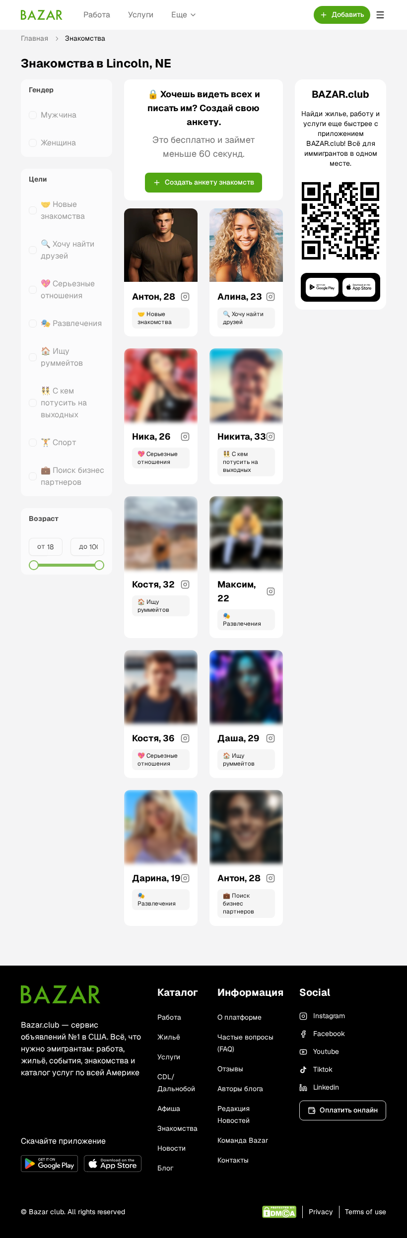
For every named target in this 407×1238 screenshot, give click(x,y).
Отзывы (230, 1068)
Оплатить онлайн (349, 1110)
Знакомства (177, 1128)
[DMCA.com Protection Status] (279, 1212)
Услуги (140, 14)
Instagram (329, 1015)
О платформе (239, 1017)
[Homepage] (42, 15)
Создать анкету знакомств (209, 182)
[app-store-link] (112, 1163)
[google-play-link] (49, 1163)
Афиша (168, 1108)
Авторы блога (240, 1088)
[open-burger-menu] (380, 15)
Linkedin (326, 1087)
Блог (165, 1168)
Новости (171, 1148)
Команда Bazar (242, 1140)
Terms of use (365, 1211)
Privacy (321, 1211)
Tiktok (323, 1069)
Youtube (326, 1051)
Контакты (233, 1160)
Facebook (329, 1033)
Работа (96, 14)
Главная (34, 38)
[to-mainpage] (60, 994)
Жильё (168, 1037)
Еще (179, 14)
